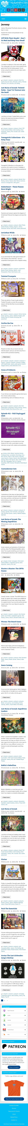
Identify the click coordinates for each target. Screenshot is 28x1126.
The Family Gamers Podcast (18, 419)
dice (20, 406)
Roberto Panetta (5, 409)
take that (3, 515)
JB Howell (15, 81)
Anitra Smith (17, 418)
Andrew (5, 453)
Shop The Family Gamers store (14, 1099)
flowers (3, 902)
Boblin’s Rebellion (8, 765)
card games (21, 511)
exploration (11, 407)
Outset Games (22, 459)
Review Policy (14, 1117)
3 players (10, 80)
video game (16, 182)
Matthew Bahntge (18, 902)
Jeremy (20, 81)
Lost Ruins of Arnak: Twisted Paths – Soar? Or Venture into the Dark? (13, 90)
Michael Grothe (18, 617)
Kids (15, 181)
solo (19, 131)
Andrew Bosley (5, 226)
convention (12, 455)
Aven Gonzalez (14, 511)
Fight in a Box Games (13, 456)
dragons (16, 226)
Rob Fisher (13, 228)
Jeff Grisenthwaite (5, 364)
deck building (16, 130)
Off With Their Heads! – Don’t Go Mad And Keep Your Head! (13, 39)
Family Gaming (9, 270)
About (14, 1114)
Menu (3, 19)
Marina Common (21, 181)
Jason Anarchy (5, 458)
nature (2, 904)
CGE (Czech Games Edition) (15, 757)
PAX (2, 461)
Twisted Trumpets (8, 276)
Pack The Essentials (9, 908)
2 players (5, 80)
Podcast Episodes (5, 419)
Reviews (22, 42)
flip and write (8, 81)
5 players (21, 360)
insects (7, 902)
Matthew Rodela (18, 315)
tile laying (16, 317)
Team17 (19, 659)
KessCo (11, 181)
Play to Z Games (9, 317)
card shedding (15, 703)
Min (12, 131)
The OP (7, 997)
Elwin (22, 130)
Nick (17, 459)
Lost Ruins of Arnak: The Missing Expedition (11, 520)
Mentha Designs (21, 513)
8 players (13, 362)
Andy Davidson (22, 657)
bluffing (23, 362)
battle (2, 659)
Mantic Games (12, 659)
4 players (15, 80)
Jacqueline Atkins (5, 948)
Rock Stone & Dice (14, 409)
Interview (21, 456)
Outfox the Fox (7, 323)
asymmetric (8, 615)
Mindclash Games (5, 228)
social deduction (13, 365)
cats (2, 513)
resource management (7, 182)
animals (7, 511)
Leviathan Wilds (7, 232)
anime (2, 615)
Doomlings (18, 455)
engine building (10, 803)
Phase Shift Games (10, 904)
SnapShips (4, 463)
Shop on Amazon (14, 1067)
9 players (18, 362)
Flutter (4, 859)
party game (18, 364)
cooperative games (14, 562)
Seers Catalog (6, 665)
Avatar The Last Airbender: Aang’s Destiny (12, 956)
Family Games (22, 314)
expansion (3, 131)
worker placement (21, 228)
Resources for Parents (14, 1111)
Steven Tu (17, 904)
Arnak (20, 128)
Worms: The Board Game (11, 621)
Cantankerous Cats (8, 469)
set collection (10, 83)
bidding (11, 226)
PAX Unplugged (8, 461)
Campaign (14, 561)
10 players (5, 360)
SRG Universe (10, 463)
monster (15, 131)
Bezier (12, 453)
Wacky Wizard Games (13, 949)
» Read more (6, 76)
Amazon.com (5, 1060)
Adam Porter (22, 225)
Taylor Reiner (13, 704)
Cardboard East (5, 455)
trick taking (17, 83)
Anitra (8, 453)
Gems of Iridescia (8, 370)
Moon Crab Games (13, 272)
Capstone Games (18, 453)
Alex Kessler (22, 614)
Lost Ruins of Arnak (9, 809)
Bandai (20, 179)
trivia (19, 365)
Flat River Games (8, 513)
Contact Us (14, 1120)
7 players (8, 362)
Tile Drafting (18, 948)
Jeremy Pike (15, 42)
